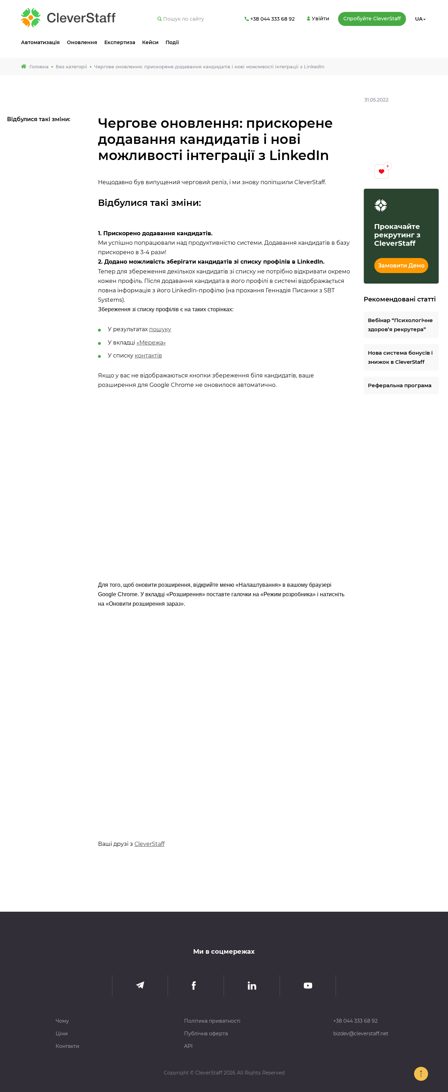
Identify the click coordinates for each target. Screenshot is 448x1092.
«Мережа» (151, 342)
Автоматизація (40, 42)
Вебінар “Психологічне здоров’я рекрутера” (400, 325)
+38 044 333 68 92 (355, 1020)
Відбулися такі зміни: (38, 119)
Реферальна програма (400, 385)
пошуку (160, 329)
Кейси (150, 42)
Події (172, 42)
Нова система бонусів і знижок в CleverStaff (400, 358)
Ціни (62, 1033)
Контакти (67, 1046)
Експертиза (119, 42)
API (188, 1046)
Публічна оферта (206, 1033)
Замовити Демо (401, 265)
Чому (62, 1020)
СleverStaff (149, 844)
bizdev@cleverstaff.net (360, 1033)
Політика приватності (212, 1020)
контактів (148, 355)
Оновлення (82, 42)
